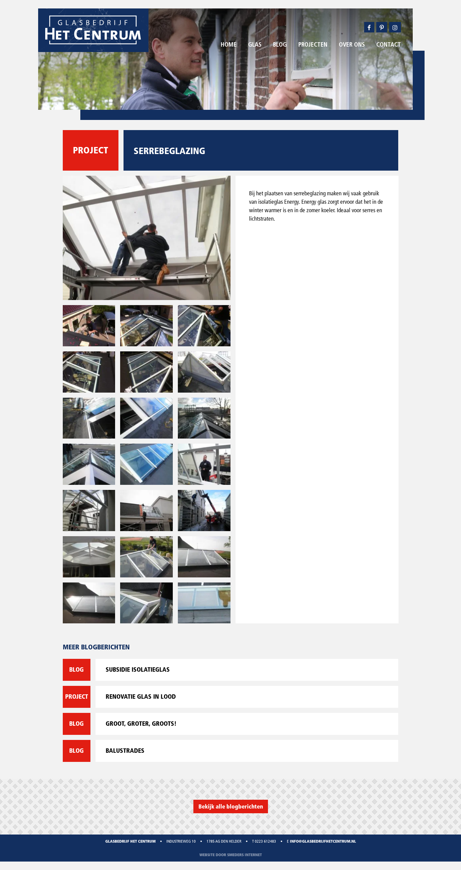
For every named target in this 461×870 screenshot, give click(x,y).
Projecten (312, 45)
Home (229, 45)
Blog (280, 45)
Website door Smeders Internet (230, 854)
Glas (255, 45)
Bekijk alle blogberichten (230, 806)
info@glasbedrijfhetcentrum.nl (323, 841)
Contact (388, 45)
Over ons (352, 45)
